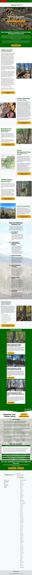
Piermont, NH (21, 533)
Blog (4, 483)
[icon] (14, 571)
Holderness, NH (22, 521)
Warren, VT (21, 499)
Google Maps (6, 481)
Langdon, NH (21, 525)
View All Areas (22, 567)
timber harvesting (15, 40)
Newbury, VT (21, 491)
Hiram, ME (21, 554)
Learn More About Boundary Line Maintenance (8, 144)
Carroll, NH (21, 511)
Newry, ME (21, 560)
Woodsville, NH (21, 542)
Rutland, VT (21, 494)
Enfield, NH (21, 516)
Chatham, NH (21, 512)
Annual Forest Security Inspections (7, 318)
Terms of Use (6, 485)
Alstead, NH (21, 507)
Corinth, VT (21, 486)
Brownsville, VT (22, 485)
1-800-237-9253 (24, 414)
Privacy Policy (6, 484)
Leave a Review (6, 482)
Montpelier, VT (21, 490)
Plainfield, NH (21, 534)
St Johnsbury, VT (22, 495)
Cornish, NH (21, 515)
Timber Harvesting (4, 314)
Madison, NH (21, 529)
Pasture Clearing (4, 323)
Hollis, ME (21, 555)
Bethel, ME (21, 546)
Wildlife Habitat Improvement (6, 319)
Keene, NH (21, 524)
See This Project (11, 377)
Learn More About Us (16, 45)
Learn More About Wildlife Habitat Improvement (8, 198)
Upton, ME (21, 564)
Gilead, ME (21, 550)
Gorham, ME (21, 551)
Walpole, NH (21, 539)
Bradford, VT (21, 482)
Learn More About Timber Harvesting (8, 92)
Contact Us (4, 1)
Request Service (12, 468)
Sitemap (5, 486)
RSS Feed (5, 487)
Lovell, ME (21, 559)
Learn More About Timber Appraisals (24, 123)
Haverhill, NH (21, 520)
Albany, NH (21, 506)
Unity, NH (21, 538)
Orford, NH (21, 530)
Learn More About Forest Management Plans (24, 174)
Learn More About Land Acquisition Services (24, 216)
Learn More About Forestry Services (8, 325)
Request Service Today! (24, 416)
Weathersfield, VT (22, 500)
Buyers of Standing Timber (6, 320)
